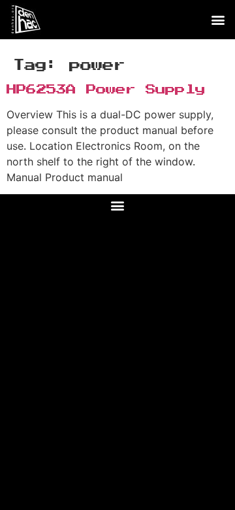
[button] (217, 20)
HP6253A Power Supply (106, 89)
